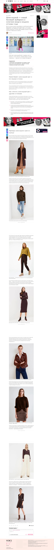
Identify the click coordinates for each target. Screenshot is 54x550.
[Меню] (6, 1)
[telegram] (9, 542)
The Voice (10, 1)
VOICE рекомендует (19, 34)
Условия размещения (8, 547)
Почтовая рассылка (44, 1)
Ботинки (16, 34)
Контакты (7, 545)
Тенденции (9, 15)
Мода (7, 15)
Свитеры (13, 34)
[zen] (10, 542)
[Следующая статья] (27, 537)
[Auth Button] (47, 1)
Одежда (8, 34)
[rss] (6, 542)
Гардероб (11, 34)
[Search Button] (45, 1)
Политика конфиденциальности (9, 548)
